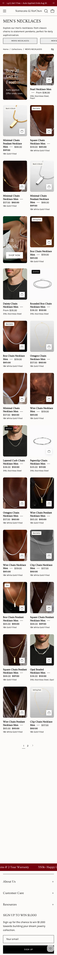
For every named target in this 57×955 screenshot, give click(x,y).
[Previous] (3, 3)
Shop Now (14, 255)
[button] (46, 11)
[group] (28, 3)
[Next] (53, 3)
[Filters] (52, 49)
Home (6, 49)
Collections (17, 49)
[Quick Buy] (49, 80)
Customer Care (13, 893)
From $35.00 (10, 310)
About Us (9, 881)
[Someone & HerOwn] (28, 11)
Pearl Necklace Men (40, 89)
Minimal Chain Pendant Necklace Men (12, 143)
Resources (10, 904)
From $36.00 (43, 92)
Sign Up (28, 949)
